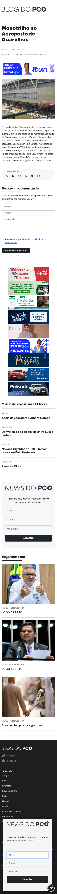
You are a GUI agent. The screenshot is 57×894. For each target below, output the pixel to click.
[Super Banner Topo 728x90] (28, 69)
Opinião (5, 806)
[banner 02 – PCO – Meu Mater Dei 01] (28, 302)
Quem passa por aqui (11, 811)
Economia (6, 786)
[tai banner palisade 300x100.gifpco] (28, 389)
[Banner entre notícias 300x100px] (28, 345)
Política (5, 796)
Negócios (6, 801)
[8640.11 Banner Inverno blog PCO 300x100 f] (28, 317)
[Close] (48, 822)
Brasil (4, 781)
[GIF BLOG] (28, 273)
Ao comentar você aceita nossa (25, 241)
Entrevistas (7, 817)
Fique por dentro (9, 791)
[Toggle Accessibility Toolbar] (51, 888)
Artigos (5, 776)
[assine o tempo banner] (28, 288)
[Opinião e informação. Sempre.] (24, 9)
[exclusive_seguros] (28, 360)
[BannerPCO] (28, 331)
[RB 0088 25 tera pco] (28, 374)
